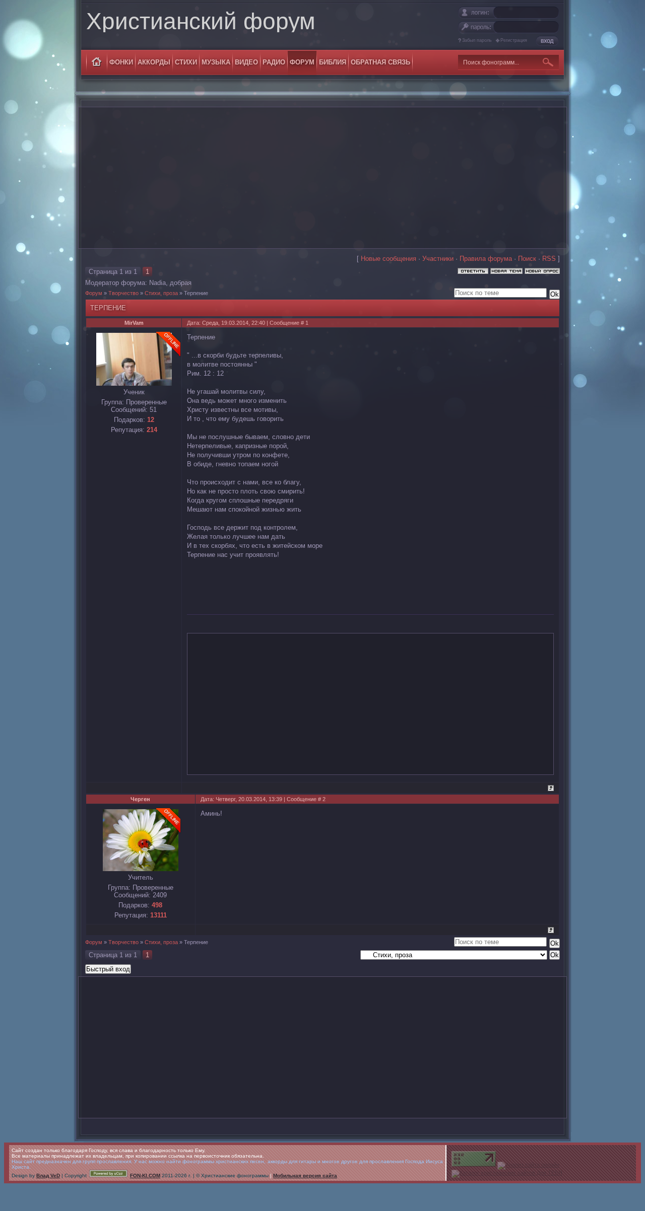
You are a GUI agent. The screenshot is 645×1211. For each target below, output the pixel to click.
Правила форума (486, 258)
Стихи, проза (161, 293)
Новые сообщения (388, 258)
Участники (438, 258)
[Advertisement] (322, 177)
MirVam (134, 323)
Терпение (196, 293)
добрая (180, 283)
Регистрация (513, 40)
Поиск (527, 258)
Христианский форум (200, 21)
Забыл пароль (477, 40)
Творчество (123, 293)
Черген (140, 799)
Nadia (157, 283)
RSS (549, 258)
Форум (93, 293)
